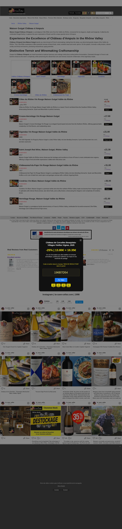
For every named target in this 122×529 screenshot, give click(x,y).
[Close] (80, 240)
